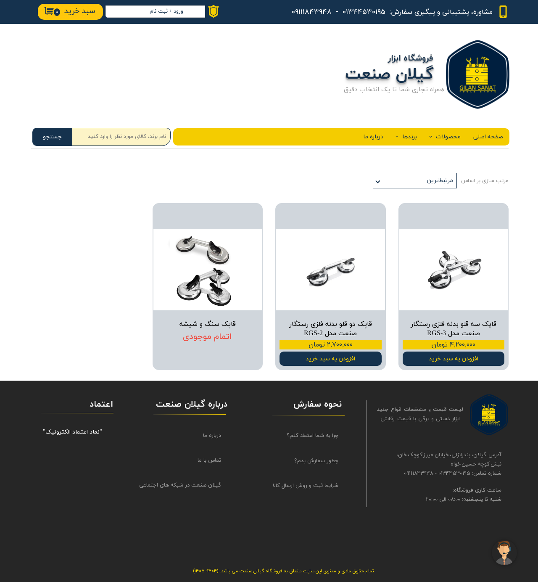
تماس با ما (209, 460)
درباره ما (373, 137)
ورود (178, 11)
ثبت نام (159, 11)
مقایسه (486, 216)
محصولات (448, 137)
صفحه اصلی (488, 137)
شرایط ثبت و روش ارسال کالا (305, 485)
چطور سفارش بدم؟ (316, 461)
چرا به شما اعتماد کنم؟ (312, 435)
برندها (409, 137)
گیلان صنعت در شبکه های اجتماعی (187, 485)
